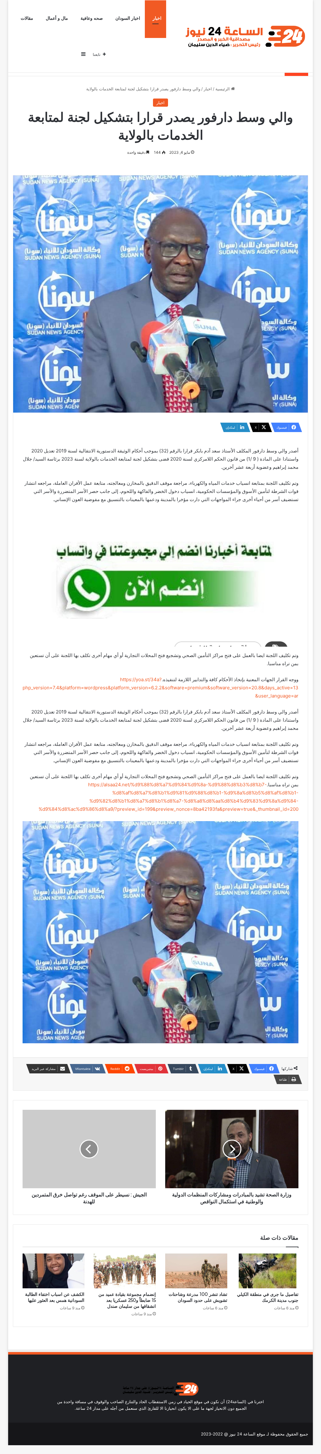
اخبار (157, 18)
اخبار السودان (127, 18)
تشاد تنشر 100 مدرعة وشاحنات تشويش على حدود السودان (198, 1297)
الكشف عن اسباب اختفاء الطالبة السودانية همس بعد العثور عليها (54, 1297)
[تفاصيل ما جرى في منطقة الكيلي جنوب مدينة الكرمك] (268, 1271)
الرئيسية (223, 88)
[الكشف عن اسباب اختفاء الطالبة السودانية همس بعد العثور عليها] (54, 1271)
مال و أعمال (57, 18)
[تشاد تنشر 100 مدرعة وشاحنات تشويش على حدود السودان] (196, 1271)
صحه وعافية (92, 18)
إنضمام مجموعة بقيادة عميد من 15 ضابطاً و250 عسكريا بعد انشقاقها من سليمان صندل (127, 1300)
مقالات (27, 18)
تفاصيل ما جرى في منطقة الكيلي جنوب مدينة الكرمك (267, 1297)
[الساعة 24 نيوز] (244, 36)
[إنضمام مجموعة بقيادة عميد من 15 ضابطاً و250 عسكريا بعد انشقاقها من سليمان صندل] (125, 1271)
